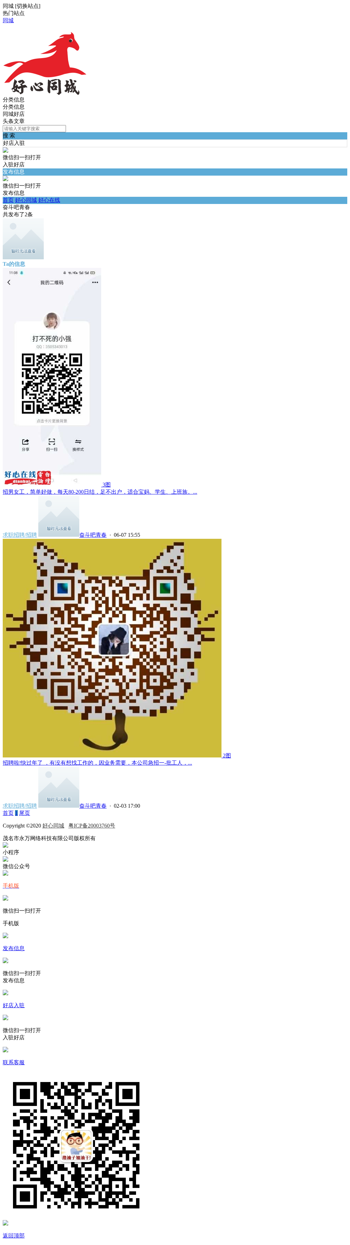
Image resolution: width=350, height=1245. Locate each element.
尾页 (24, 813)
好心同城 (26, 200)
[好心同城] (44, 93)
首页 (8, 200)
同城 (8, 20)
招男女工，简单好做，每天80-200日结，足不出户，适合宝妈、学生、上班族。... (100, 492)
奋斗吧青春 (93, 535)
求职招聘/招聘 (20, 535)
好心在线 (49, 200)
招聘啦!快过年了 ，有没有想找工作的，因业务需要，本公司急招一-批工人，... (97, 763)
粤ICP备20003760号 (91, 826)
